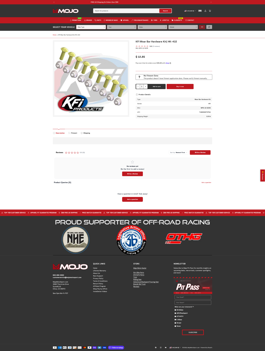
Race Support (98, 276)
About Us (96, 273)
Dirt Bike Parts (138, 272)
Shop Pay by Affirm (100, 289)
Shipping (86, 133)
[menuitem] (76, 20)
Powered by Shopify (206, 347)
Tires (135, 277)
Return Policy (98, 284)
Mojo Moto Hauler (139, 268)
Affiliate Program (99, 286)
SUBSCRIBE (193, 332)
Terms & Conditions (100, 281)
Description (60, 133)
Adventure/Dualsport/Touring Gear (146, 282)
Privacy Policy (98, 278)
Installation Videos (100, 291)
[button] (200, 10)
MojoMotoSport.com (193, 347)
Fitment (74, 133)
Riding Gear (137, 279)
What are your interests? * (184, 307)
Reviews (136, 286)
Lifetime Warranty (99, 271)
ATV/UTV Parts (138, 275)
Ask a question (206, 182)
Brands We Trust (139, 284)
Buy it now (180, 86)
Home (54, 35)
